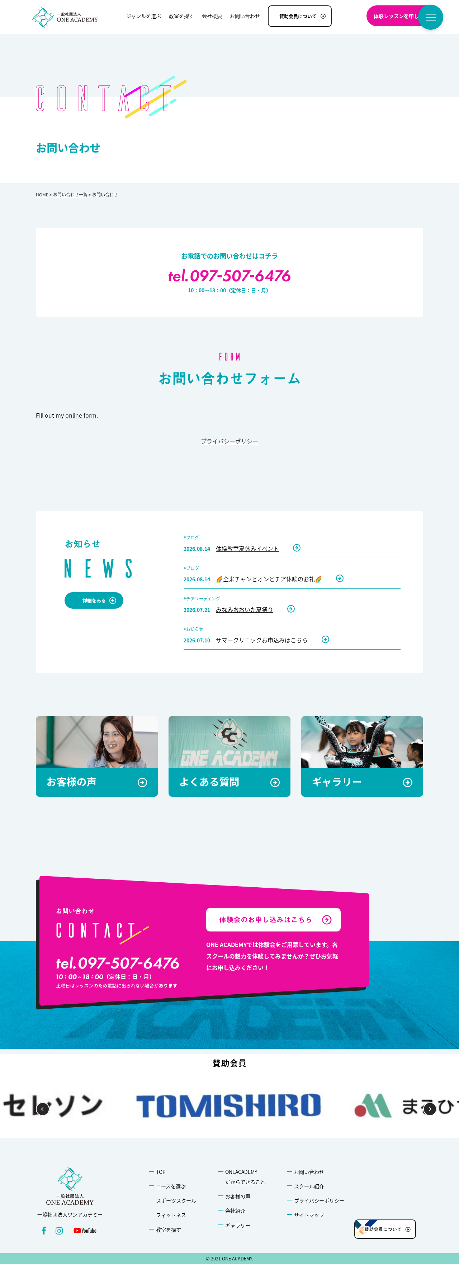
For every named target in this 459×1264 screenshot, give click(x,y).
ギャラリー (237, 1225)
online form (80, 415)
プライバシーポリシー (229, 441)
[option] (229, 1105)
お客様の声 (237, 1196)
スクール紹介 (309, 1186)
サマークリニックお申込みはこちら (262, 640)
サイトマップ (309, 1214)
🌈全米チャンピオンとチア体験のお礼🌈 (269, 579)
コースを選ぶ (171, 1186)
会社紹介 (235, 1210)
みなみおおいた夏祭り (244, 609)
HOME (42, 194)
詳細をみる (94, 600)
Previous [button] (43, 1109)
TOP (161, 1171)
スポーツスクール (176, 1200)
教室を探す (168, 1229)
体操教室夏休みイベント (247, 548)
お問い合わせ (309, 1171)
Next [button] (430, 1109)
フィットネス (171, 1214)
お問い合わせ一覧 (70, 194)
